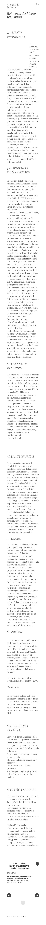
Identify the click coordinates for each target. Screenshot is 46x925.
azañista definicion (20, 868)
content (14, 863)
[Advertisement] (18, 53)
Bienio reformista (13, 877)
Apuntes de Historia (13, 6)
